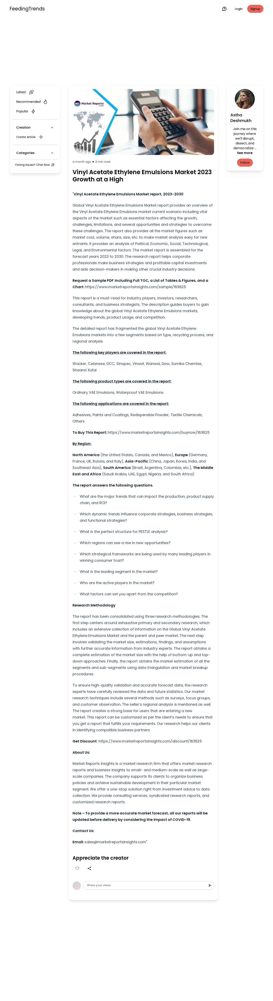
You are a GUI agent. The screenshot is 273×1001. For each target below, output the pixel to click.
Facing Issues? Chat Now (32, 165)
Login (238, 9)
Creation (23, 127)
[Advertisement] (136, 50)
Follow (245, 163)
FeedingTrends (27, 9)
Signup (255, 9)
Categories (25, 153)
